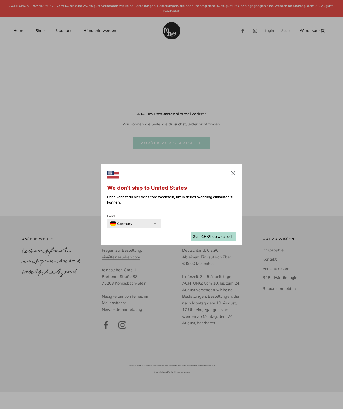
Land (111, 216)
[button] (233, 174)
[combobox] (121, 223)
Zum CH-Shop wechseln (213, 236)
